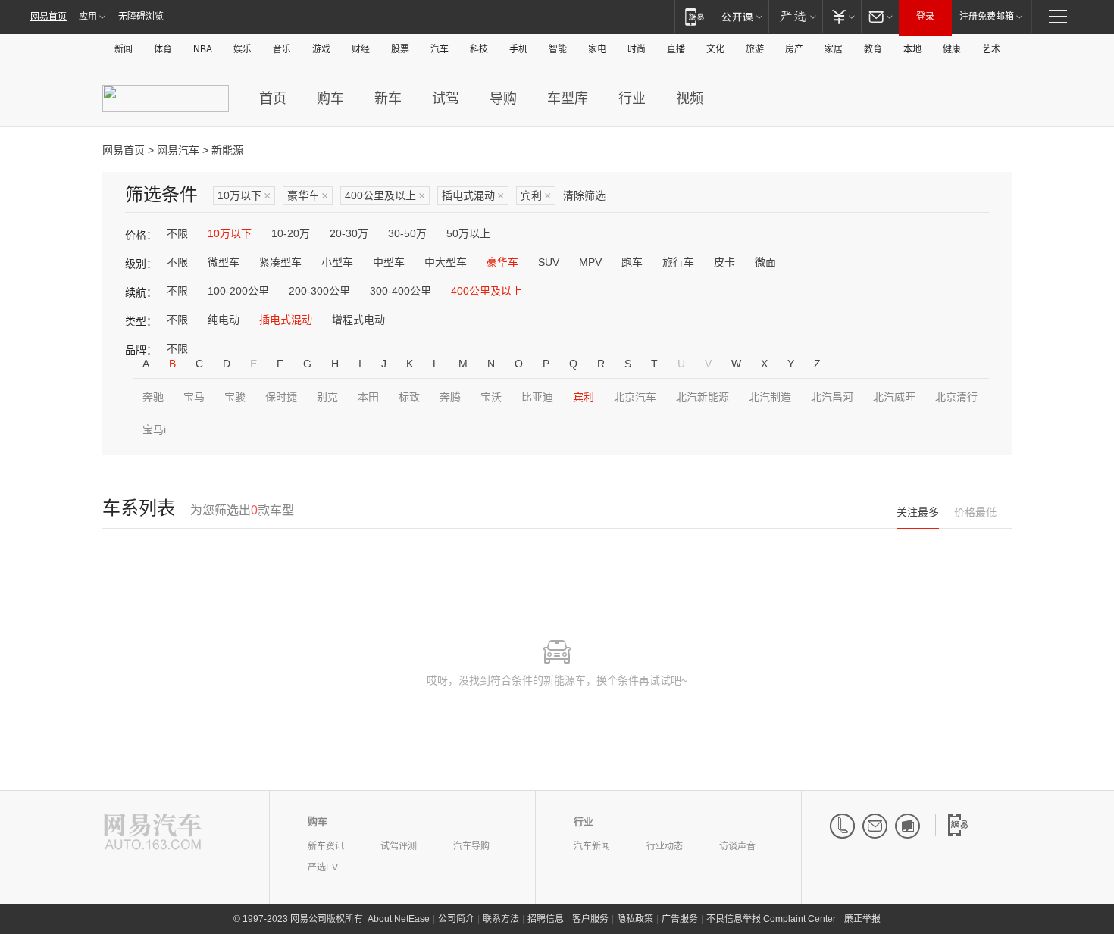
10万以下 (244, 195)
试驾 (445, 98)
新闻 (123, 49)
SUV (548, 262)
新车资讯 (326, 846)
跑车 (632, 262)
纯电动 (223, 320)
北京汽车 (635, 397)
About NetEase (399, 919)
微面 (765, 262)
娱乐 (242, 49)
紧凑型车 (280, 262)
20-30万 (349, 233)
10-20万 (290, 233)
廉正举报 (862, 919)
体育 (163, 49)
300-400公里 (400, 291)
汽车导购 (471, 846)
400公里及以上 (385, 195)
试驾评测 (398, 846)
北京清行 (956, 397)
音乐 (282, 49)
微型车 (223, 262)
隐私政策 (635, 919)
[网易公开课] (741, 16)
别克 (327, 397)
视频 (689, 98)
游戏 (321, 49)
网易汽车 (178, 150)
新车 (388, 98)
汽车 (439, 49)
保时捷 (281, 397)
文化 (715, 49)
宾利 (536, 195)
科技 (479, 49)
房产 (794, 49)
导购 (503, 98)
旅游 (755, 49)
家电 (597, 49)
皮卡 (724, 262)
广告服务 (680, 919)
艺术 (991, 49)
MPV (590, 262)
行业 (632, 98)
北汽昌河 (832, 397)
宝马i (154, 429)
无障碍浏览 (141, 16)
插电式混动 (473, 195)
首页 (272, 98)
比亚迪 (537, 397)
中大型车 (445, 262)
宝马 (194, 397)
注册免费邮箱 (986, 16)
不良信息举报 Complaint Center (771, 919)
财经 (361, 49)
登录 (925, 16)
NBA (202, 49)
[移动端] (694, 16)
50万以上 (468, 233)
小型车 (337, 262)
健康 (952, 49)
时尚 (636, 49)
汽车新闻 (592, 846)
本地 (912, 49)
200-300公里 (319, 291)
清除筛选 (584, 195)
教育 (873, 49)
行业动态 (664, 846)
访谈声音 (737, 846)
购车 (330, 98)
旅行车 (678, 262)
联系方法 (501, 919)
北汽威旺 (894, 397)
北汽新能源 (702, 397)
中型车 (389, 262)
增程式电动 (358, 320)
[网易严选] (795, 16)
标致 (409, 397)
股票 (400, 49)
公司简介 (456, 919)
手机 (518, 49)
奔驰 (153, 397)
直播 (676, 49)
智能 (558, 49)
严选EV (323, 867)
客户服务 (590, 919)
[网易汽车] (152, 833)
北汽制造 (770, 397)
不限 (177, 233)
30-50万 (407, 233)
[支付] (841, 16)
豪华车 (307, 195)
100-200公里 (238, 291)
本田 (368, 397)
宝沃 (491, 397)
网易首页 (48, 16)
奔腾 (450, 397)
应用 (88, 16)
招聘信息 (545, 919)
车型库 (567, 98)
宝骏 (235, 397)
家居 (834, 49)
